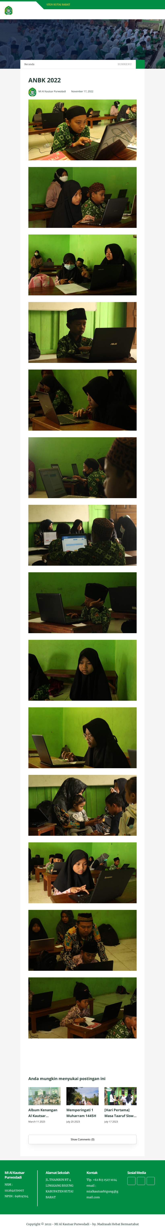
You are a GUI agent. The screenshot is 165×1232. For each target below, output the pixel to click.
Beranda (29, 64)
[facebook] (131, 1181)
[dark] (150, 14)
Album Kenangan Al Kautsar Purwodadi (42, 1113)
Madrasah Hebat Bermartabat (118, 1224)
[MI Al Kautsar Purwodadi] (8, 10)
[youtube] (151, 1181)
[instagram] (141, 1181)
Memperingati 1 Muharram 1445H (81, 1113)
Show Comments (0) (82, 1139)
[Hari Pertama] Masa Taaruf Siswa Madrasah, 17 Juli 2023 (120, 1113)
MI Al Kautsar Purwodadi (72, 1224)
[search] (143, 14)
